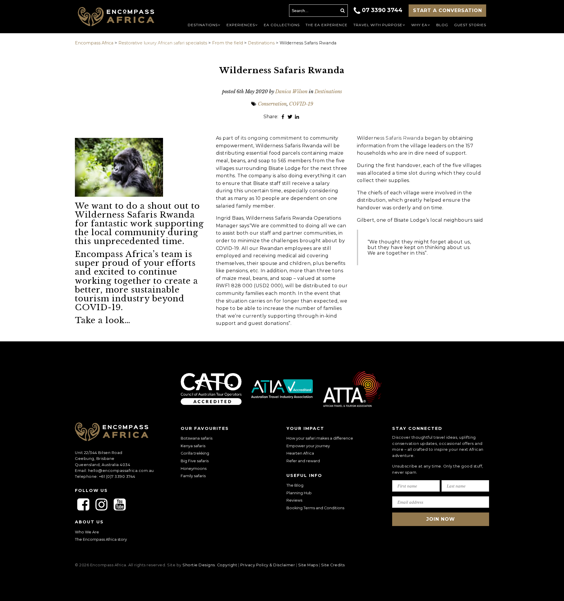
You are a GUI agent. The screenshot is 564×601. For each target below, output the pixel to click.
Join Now (440, 519)
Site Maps (308, 565)
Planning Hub (299, 493)
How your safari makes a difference (319, 438)
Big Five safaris (195, 461)
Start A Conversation (447, 10)
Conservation (272, 104)
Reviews (294, 500)
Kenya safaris (193, 446)
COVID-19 (301, 104)
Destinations (328, 91)
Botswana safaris (196, 438)
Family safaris (193, 476)
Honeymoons (194, 468)
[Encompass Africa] (121, 17)
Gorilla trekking (195, 453)
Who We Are (87, 532)
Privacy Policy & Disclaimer (267, 565)
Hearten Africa (300, 453)
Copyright (227, 565)
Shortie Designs (198, 565)
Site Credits (333, 565)
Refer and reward (303, 461)
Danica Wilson (291, 91)
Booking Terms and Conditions (315, 508)
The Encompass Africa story (101, 539)
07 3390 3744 (382, 10)
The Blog (294, 485)
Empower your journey (308, 446)
